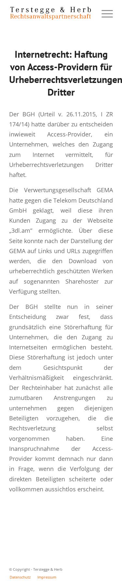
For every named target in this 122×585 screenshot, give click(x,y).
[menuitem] (20, 577)
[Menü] (104, 13)
